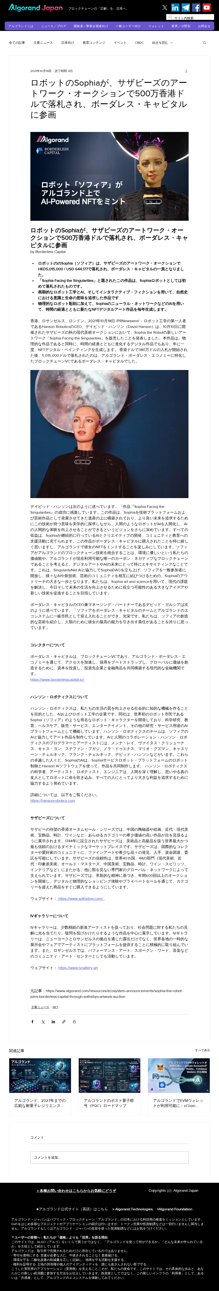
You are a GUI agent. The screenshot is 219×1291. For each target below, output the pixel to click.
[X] (165, 7)
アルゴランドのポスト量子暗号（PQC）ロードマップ (109, 1103)
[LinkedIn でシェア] (53, 1022)
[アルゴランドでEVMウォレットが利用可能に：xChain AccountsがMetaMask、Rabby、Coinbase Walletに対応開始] (179, 1075)
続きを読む (160, 42)
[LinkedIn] (175, 7)
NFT (55, 1007)
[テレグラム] (186, 7)
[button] (21, 26)
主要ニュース (43, 42)
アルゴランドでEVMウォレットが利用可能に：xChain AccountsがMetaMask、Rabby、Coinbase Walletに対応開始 (178, 1103)
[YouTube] (207, 7)
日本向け (67, 42)
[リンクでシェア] (64, 1022)
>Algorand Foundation (174, 1209)
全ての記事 (17, 42)
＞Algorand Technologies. (133, 1209)
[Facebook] (196, 7)
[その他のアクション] (186, 70)
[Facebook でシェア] (32, 1022)
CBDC (139, 42)
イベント (120, 42)
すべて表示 (202, 1050)
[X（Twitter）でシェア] (43, 1022)
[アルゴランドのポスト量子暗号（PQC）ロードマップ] (110, 1075)
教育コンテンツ (94, 42)
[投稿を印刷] (74, 1022)
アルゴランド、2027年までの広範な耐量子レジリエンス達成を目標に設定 (40, 1103)
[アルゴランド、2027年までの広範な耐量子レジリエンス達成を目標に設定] (40, 1075)
